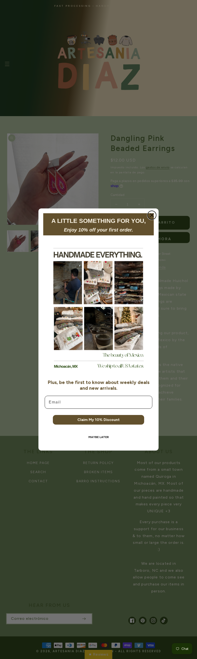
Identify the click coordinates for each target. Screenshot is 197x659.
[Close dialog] (152, 215)
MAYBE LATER (98, 437)
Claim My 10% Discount (98, 419)
